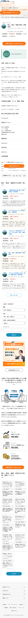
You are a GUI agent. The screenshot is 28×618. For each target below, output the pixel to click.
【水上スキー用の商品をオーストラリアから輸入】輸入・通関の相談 (17, 232)
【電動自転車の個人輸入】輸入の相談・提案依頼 (17, 190)
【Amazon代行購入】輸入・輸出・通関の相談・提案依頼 (17, 273)
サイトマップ (21, 607)
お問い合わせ (14, 610)
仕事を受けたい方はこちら (13, 467)
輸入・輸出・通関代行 (19, 31)
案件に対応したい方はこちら (14, 43)
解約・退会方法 (13, 607)
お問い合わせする (14, 166)
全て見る (14, 573)
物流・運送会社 (11, 31)
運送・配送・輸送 (17, 175)
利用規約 (6, 607)
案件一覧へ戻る (14, 295)
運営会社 (5, 604)
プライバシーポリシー (13, 604)
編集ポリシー (22, 604)
